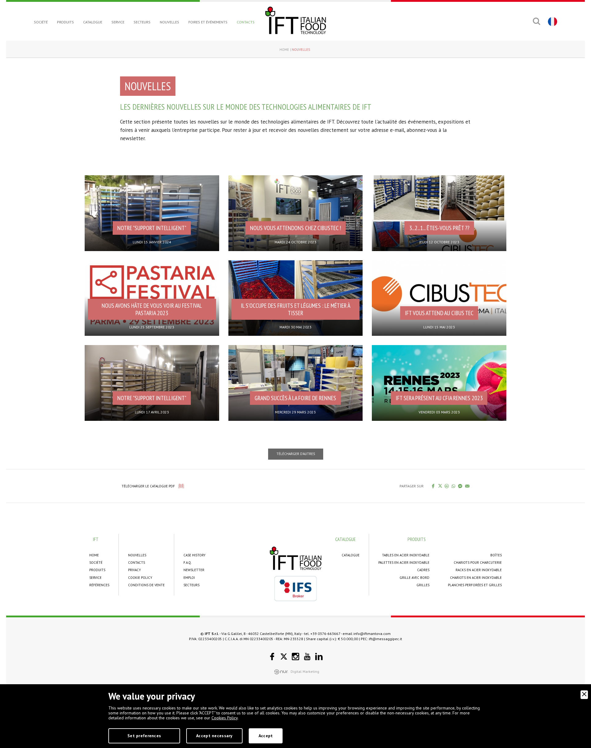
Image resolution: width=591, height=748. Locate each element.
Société (41, 22)
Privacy (134, 570)
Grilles (422, 585)
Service (117, 22)
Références (99, 585)
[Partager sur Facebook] (433, 486)
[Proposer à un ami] (467, 486)
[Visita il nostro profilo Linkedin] (319, 657)
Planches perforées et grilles (475, 585)
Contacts (246, 22)
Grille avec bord (414, 577)
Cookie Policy (140, 577)
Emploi (189, 577)
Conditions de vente (146, 585)
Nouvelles (169, 22)
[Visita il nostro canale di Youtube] (307, 657)
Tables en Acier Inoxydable (405, 555)
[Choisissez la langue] (551, 21)
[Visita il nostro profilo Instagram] (295, 657)
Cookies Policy (224, 718)
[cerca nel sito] (536, 21)
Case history (194, 555)
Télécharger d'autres (295, 454)
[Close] (584, 694)
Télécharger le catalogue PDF (148, 486)
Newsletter (193, 570)
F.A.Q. (187, 562)
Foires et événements (207, 22)
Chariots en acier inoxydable (476, 577)
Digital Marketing (305, 671)
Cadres (423, 570)
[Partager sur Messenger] (460, 486)
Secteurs (142, 22)
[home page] (295, 20)
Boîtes (496, 555)
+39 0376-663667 (325, 633)
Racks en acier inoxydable (479, 570)
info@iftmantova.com (372, 633)
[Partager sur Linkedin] (446, 486)
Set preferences (144, 735)
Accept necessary (214, 735)
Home (284, 49)
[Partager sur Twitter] (440, 486)
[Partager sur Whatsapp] (453, 486)
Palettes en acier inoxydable (403, 562)
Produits (65, 22)
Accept (266, 735)
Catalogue (92, 22)
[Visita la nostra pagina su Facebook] (272, 657)
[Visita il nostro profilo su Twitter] (284, 656)
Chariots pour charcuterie (478, 562)
